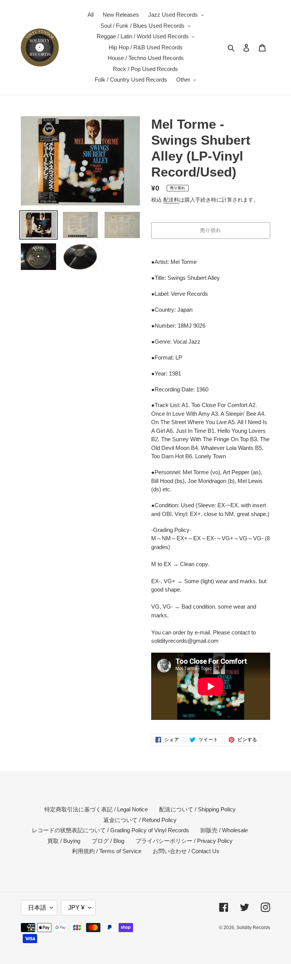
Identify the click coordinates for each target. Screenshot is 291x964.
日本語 (37, 907)
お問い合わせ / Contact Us (186, 851)
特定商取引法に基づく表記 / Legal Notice (96, 809)
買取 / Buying (63, 841)
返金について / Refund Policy (140, 820)
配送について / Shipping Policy (197, 809)
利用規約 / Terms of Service (106, 851)
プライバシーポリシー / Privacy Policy (184, 841)
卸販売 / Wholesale (224, 830)
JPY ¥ (76, 907)
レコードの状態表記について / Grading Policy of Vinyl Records (110, 830)
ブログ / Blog (108, 841)
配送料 (171, 200)
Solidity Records (253, 927)
